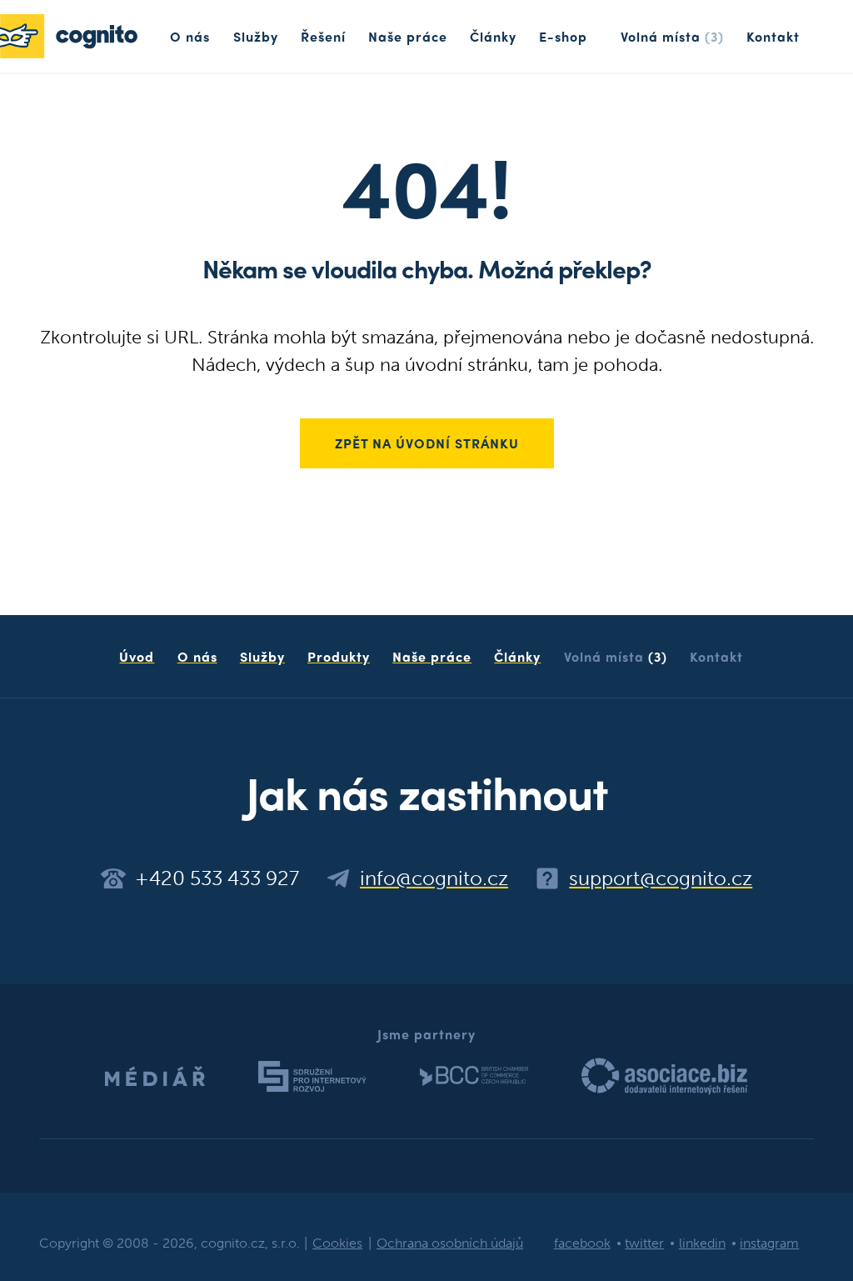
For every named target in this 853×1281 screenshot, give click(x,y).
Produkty (338, 656)
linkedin (702, 1243)
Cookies (337, 1243)
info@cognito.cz (434, 878)
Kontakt (773, 36)
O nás (190, 36)
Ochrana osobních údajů (450, 1243)
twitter (644, 1243)
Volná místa (672, 36)
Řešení (323, 36)
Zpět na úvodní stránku (427, 443)
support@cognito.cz (660, 878)
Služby (255, 36)
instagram (769, 1243)
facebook (582, 1243)
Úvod (136, 656)
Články (493, 36)
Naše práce (407, 36)
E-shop (563, 36)
